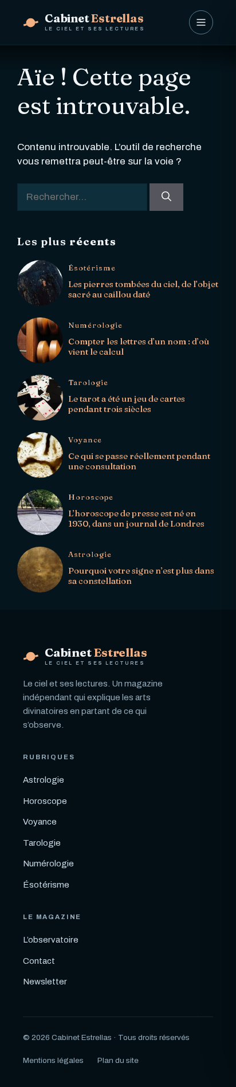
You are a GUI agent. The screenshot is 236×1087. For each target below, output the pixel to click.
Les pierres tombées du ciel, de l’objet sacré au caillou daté (143, 289)
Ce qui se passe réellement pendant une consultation (139, 461)
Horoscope (90, 497)
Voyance (85, 440)
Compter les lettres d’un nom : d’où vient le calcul (138, 346)
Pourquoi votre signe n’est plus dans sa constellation (141, 575)
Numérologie (95, 325)
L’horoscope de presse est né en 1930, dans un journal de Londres (136, 518)
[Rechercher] (166, 197)
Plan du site (118, 1060)
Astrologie (90, 554)
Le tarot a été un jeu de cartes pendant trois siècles (126, 403)
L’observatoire (50, 939)
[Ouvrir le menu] (201, 22)
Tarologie (88, 382)
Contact (39, 961)
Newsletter (45, 981)
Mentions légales (53, 1060)
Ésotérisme (92, 268)
